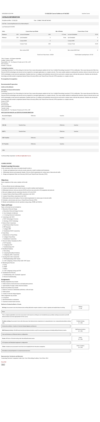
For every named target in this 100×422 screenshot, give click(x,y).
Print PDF (3, 362)
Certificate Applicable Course (23, 155)
